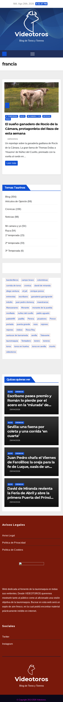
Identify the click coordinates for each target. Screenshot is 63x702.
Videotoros (31, 34)
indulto (9, 302)
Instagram (7, 644)
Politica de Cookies (12, 550)
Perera (31, 319)
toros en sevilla (39, 346)
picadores (41, 319)
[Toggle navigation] (32, 53)
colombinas (42, 280)
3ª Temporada (12, 251)
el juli (24, 291)
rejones (9, 330)
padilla (21, 319)
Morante (25, 307)
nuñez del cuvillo (25, 313)
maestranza (42, 302)
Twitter (5, 636)
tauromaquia (12, 341)
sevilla (34, 335)
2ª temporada (11, 116)
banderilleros (12, 280)
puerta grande (23, 324)
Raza (8, 119)
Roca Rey (30, 330)
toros (8, 346)
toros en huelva (21, 346)
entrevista (10, 296)
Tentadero (26, 341)
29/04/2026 (15, 410)
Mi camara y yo (34, 116)
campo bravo (28, 280)
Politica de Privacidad (13, 542)
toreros (46, 341)
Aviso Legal (8, 535)
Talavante (44, 335)
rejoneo (44, 324)
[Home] (4, 54)
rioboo (19, 330)
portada (9, 324)
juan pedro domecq (25, 302)
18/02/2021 (12, 139)
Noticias (46, 116)
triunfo (52, 346)
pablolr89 (10, 319)
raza (35, 324)
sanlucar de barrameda (17, 335)
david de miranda (42, 285)
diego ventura (12, 291)
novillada (10, 313)
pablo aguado (43, 313)
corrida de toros (13, 285)
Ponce (53, 319)
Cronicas (10, 209)
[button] (59, 54)
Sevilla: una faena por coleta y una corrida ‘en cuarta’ (27, 431)
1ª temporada (12, 235)
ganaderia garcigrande (41, 296)
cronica (27, 285)
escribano (23, 296)
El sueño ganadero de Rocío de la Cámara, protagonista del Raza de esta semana (31, 128)
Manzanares (12, 307)
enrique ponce (37, 291)
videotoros (11, 352)
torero (37, 341)
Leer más (11, 163)
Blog (22, 116)
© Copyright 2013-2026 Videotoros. (31, 700)
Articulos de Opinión (16, 201)
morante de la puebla (42, 307)
